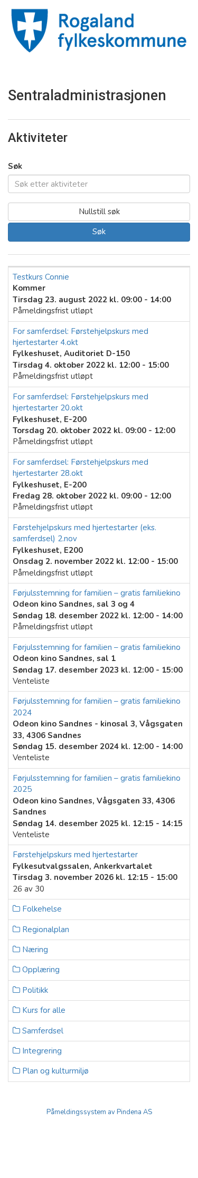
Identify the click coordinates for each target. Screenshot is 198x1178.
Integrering (41, 1051)
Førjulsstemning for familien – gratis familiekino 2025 (97, 783)
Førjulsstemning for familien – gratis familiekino (97, 593)
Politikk (34, 990)
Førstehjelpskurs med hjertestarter (75, 854)
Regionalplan (44, 929)
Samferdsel (41, 1031)
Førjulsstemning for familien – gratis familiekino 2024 (97, 706)
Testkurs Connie (41, 277)
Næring (34, 949)
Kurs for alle (42, 1010)
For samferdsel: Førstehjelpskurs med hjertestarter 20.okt (80, 402)
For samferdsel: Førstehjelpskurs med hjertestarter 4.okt (80, 337)
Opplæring (40, 969)
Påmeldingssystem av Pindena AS (99, 1112)
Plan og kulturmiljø (54, 1071)
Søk (15, 166)
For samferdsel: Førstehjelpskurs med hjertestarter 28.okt (80, 467)
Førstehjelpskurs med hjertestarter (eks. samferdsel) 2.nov (84, 533)
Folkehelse (41, 909)
